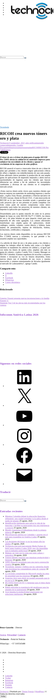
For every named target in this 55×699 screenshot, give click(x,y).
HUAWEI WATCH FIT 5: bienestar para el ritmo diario (27, 583)
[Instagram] (24, 445)
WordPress (39, 691)
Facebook (9, 683)
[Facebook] (24, 464)
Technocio (4, 143)
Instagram (9, 680)
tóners (8, 150)
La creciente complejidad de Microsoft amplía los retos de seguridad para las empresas (27, 575)
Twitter (8, 678)
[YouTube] (24, 425)
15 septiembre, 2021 (16, 143)
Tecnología (4, 127)
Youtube (8, 685)
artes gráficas (30, 143)
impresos (22, 147)
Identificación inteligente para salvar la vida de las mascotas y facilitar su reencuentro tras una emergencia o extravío (27, 525)
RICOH (35, 147)
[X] (24, 405)
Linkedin (8, 676)
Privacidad (12, 635)
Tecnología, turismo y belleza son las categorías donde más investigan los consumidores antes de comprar (27, 568)
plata (30, 147)
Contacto (22, 635)
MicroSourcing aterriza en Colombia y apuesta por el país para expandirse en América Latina (26, 536)
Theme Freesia (28, 691)
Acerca (3, 635)
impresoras (14, 147)
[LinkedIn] (24, 386)
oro (27, 147)
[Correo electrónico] (24, 484)
